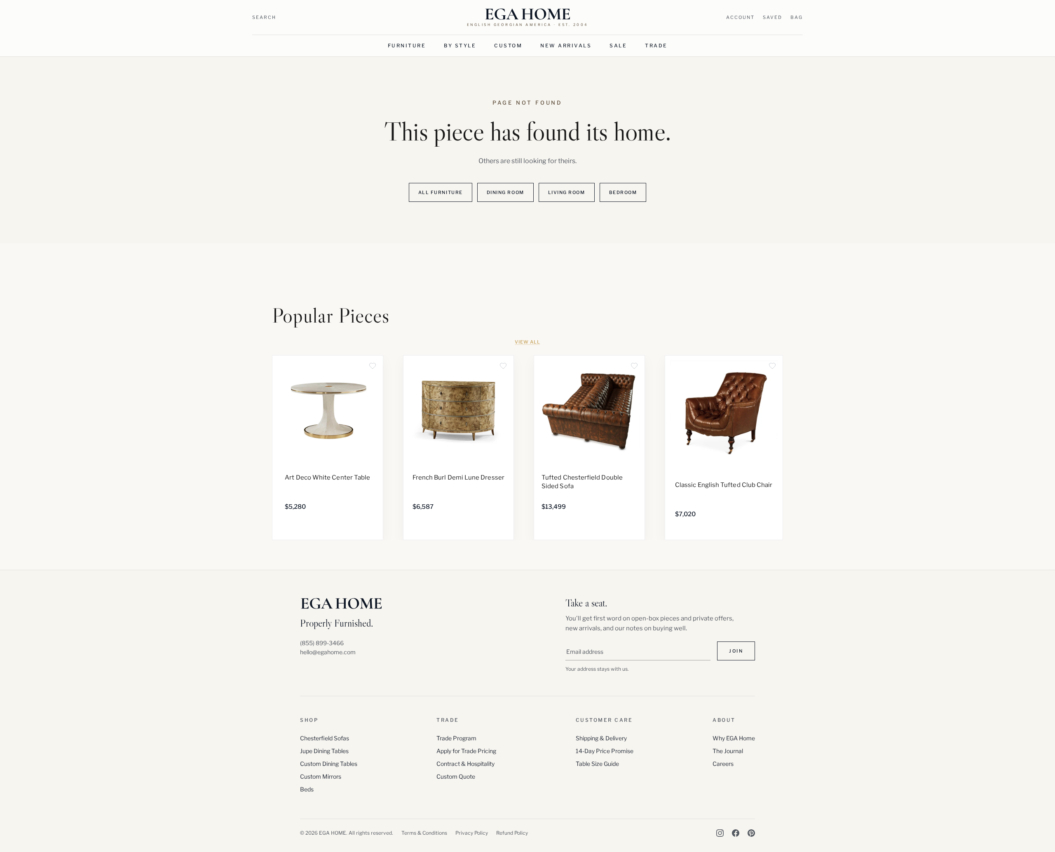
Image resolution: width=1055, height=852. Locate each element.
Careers (723, 763)
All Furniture (440, 192)
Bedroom (623, 192)
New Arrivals (565, 45)
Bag (796, 17)
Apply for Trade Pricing (466, 750)
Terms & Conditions (424, 833)
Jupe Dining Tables (324, 750)
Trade (656, 45)
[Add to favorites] (372, 366)
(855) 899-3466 (322, 642)
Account (740, 17)
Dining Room (505, 192)
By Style (460, 45)
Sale (618, 45)
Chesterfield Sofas (324, 738)
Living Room (566, 192)
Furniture (407, 45)
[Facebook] (735, 833)
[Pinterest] (751, 833)
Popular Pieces (330, 316)
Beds (307, 789)
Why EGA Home (734, 738)
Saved (772, 17)
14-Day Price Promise (604, 750)
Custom (508, 45)
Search (264, 17)
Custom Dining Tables (328, 763)
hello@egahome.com (328, 651)
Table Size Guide (597, 763)
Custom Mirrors (320, 776)
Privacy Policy (471, 833)
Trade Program (456, 738)
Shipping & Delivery (601, 738)
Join (736, 651)
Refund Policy (512, 833)
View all (527, 342)
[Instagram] (720, 833)
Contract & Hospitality (465, 763)
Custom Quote (455, 776)
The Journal (728, 750)
